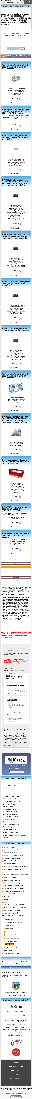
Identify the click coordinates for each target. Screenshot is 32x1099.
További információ (16, 1096)
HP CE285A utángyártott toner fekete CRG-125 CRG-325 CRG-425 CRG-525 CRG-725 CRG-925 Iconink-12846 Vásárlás (16, 182)
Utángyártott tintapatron (12, 941)
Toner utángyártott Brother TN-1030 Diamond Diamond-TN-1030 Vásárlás (16, 67)
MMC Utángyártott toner (10, 811)
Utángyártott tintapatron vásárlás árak (16, 992)
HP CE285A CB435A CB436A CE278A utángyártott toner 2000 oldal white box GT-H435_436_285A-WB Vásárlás (15, 419)
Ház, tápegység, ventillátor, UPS (13, 869)
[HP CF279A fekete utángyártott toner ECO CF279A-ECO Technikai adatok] (16, 541)
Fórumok (19, 739)
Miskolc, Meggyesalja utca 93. (16, 1011)
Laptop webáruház (13, 0)
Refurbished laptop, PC (10, 852)
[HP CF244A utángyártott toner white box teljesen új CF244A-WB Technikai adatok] (16, 157)
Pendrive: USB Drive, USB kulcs (13, 888)
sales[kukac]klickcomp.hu (17, 1024)
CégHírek (12, 739)
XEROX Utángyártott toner (10, 827)
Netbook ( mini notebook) (11, 850)
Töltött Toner (9, 925)
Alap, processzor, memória (11, 872)
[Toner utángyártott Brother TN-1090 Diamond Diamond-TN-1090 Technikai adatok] (16, 395)
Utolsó (30, 55)
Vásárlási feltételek (16, 1078)
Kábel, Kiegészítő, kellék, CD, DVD (14, 905)
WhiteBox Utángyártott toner (11, 824)
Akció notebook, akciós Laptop (12, 734)
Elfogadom (10, 1093)
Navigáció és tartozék (10, 863)
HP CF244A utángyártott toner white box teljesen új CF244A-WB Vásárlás (15, 137)
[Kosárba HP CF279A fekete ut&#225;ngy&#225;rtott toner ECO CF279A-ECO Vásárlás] (19, 550)
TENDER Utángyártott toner (11, 816)
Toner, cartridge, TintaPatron (13, 922)
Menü (28, 2)
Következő (23, 55)
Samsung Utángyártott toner (11, 814)
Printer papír (9, 928)
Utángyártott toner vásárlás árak (16, 995)
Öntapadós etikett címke (12, 935)
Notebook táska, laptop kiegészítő (13, 855)
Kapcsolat (23, 738)
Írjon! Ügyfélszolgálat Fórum (16, 1035)
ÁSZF (16, 1082)
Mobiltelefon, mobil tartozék (12, 858)
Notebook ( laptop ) (9, 847)
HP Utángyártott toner (9, 806)
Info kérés (16, 1074)
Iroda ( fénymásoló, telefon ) (12, 953)
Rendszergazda (14, 738)
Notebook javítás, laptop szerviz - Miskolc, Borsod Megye (16, 962)
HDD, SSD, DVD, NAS (10, 877)
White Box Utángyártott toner (11, 821)
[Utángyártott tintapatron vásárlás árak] (16, 989)
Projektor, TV (7, 896)
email (16, 1062)
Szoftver (6, 902)
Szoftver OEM (8, 899)
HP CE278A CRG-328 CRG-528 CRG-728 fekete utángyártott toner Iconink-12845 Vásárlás (16, 236)
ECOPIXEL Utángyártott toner (11, 804)
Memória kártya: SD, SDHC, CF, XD (14, 891)
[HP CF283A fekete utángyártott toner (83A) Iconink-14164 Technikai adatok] (16, 303)
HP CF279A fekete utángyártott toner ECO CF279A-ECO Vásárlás (16, 535)
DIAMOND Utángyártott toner (11, 801)
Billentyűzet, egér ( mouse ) (12, 880)
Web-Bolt (22, 0)
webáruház (13, 649)
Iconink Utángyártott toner (10, 809)
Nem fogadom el (20, 1093)
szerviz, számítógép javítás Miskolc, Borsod (14, 669)
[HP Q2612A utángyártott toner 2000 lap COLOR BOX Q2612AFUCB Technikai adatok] (16, 515)
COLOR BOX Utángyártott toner (12, 799)
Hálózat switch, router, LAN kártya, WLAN (16, 907)
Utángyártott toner (22, 2)
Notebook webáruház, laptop (12, 669)
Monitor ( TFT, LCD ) (10, 894)
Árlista (10, 735)
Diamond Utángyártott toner (11, 796)
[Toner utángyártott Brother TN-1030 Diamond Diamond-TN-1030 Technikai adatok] (16, 86)
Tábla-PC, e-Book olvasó (11, 861)
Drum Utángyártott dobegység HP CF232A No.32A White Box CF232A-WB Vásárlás (16, 462)
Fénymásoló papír (10, 932)
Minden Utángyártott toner (10, 832)
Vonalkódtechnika (9, 950)
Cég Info (6, 739)
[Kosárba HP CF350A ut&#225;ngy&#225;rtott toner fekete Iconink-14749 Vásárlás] (20, 364)
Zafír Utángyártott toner (9, 829)
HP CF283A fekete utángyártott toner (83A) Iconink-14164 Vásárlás (16, 283)
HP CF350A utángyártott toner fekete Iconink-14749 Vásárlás (15, 330)
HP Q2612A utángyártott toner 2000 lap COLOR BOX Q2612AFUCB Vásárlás (15, 509)
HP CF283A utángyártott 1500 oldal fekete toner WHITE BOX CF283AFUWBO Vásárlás (15, 111)
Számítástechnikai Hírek (18, 736)
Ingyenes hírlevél (16, 1066)
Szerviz (6, 738)
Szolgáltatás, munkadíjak (11, 948)
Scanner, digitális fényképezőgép (13, 885)
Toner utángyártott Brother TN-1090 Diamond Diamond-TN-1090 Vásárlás (16, 376)
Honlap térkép (16, 1070)
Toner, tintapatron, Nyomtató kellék (15, 1)
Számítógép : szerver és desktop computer (16, 866)
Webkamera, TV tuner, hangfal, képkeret (15, 883)
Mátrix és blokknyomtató (11, 913)
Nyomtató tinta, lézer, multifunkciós (14, 910)
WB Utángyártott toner (9, 819)
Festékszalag (9, 919)
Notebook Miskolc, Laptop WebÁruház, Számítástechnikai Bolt (16, 1021)
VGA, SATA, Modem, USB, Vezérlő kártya (16, 874)
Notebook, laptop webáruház (16, 1000)
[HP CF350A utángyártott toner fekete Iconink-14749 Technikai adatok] (16, 348)
